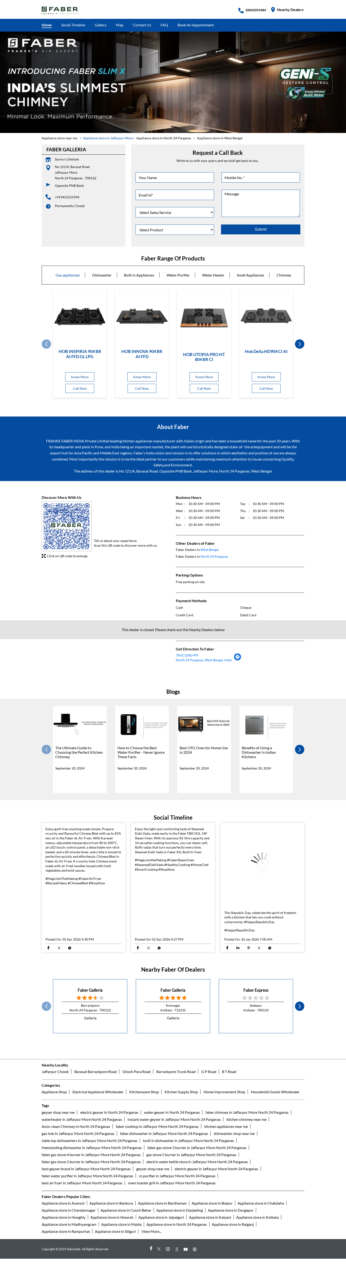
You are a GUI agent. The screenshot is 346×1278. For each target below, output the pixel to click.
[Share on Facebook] (48, 1013)
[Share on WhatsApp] (69, 1013)
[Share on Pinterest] (248, 1013)
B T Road (229, 1136)
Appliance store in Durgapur (230, 1275)
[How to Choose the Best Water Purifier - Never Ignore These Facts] (142, 724)
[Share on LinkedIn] (238, 1013)
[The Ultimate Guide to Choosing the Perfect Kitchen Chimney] (80, 724)
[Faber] (60, 10)
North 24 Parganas (214, 557)
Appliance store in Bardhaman (162, 1268)
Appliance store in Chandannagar (69, 1275)
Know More (80, 377)
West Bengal (210, 550)
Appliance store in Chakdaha (260, 1268)
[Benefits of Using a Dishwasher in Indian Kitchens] (266, 724)
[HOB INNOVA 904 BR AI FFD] (142, 316)
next (299, 344)
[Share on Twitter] (59, 1013)
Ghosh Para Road (136, 1136)
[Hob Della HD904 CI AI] (266, 316)
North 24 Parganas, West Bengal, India (204, 660)
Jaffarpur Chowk (55, 1136)
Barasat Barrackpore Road (95, 1136)
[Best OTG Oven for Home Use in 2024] (204, 724)
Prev (46, 344)
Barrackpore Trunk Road (176, 1136)
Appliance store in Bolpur (212, 1268)
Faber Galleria (90, 1055)
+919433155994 (67, 197)
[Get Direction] (237, 659)
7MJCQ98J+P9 (187, 655)
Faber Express (255, 1055)
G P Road (208, 1136)
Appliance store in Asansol (63, 1268)
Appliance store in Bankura (111, 1268)
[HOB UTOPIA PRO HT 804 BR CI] (204, 317)
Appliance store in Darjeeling (179, 1275)
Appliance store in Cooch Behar (126, 1275)
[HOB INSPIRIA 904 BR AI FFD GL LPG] (80, 316)
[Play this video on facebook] (262, 897)
